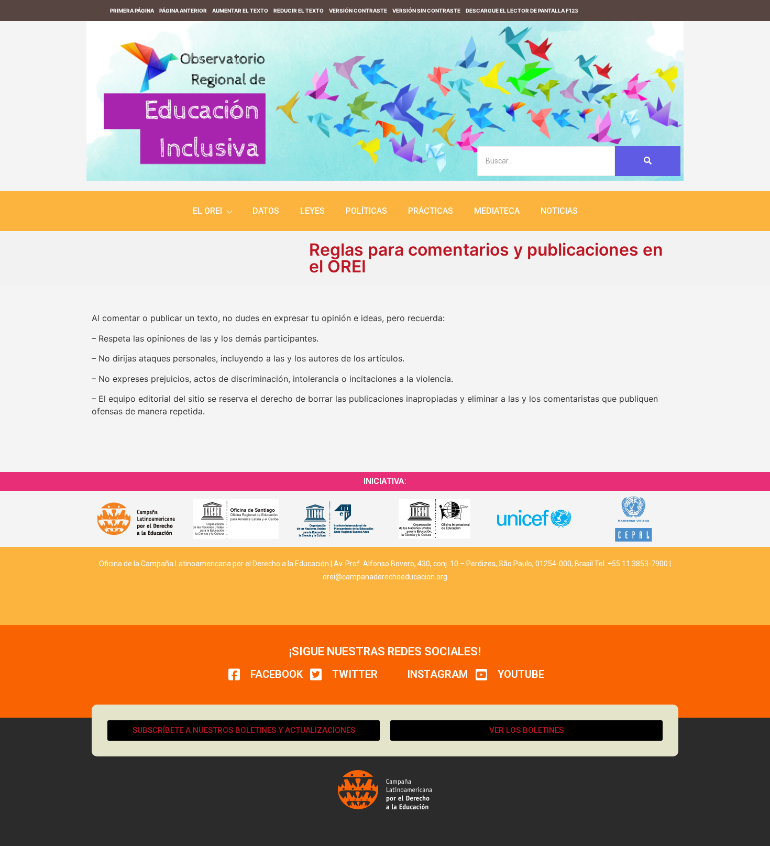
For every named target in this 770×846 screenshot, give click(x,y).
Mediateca (497, 211)
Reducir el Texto (298, 10)
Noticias (559, 211)
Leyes (312, 211)
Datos (265, 211)
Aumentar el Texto (240, 10)
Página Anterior (183, 10)
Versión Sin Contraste (426, 10)
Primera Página (132, 10)
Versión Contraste (358, 10)
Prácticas (430, 211)
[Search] (647, 161)
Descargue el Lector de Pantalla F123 (522, 10)
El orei (207, 211)
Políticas (366, 211)
